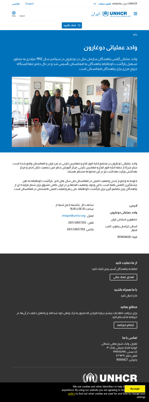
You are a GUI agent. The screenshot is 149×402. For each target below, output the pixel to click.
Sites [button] (14, 16)
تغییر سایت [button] (104, 3)
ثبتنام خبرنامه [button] (125, 325)
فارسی (16, 3)
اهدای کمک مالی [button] (123, 277)
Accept (135, 388)
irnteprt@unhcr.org (73, 215)
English (29, 3)
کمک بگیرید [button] (69, 25)
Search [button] (22, 16)
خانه (135, 34)
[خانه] (118, 14)
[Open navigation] (135, 14)
